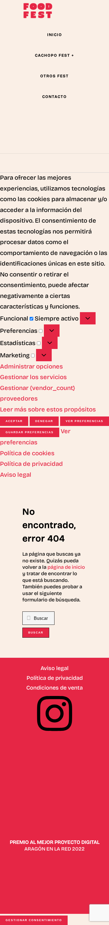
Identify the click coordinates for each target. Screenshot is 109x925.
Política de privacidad (31, 464)
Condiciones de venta (54, 687)
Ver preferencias (84, 421)
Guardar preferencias (30, 432)
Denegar (44, 421)
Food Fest (38, 10)
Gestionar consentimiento (34, 920)
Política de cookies (27, 453)
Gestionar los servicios (33, 377)
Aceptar (14, 421)
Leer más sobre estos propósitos (48, 409)
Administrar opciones (31, 366)
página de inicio (66, 567)
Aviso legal (15, 474)
